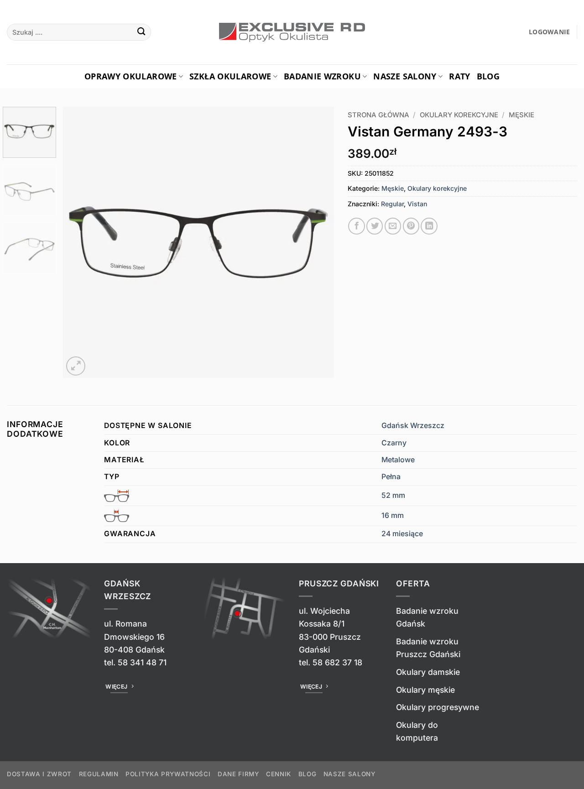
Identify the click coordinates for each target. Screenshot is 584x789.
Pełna (391, 476)
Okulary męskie (425, 690)
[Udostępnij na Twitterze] (374, 226)
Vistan (417, 204)
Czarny (394, 443)
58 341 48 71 (142, 662)
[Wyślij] (141, 32)
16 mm (392, 515)
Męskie (521, 115)
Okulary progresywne (437, 707)
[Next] (317, 242)
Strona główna (378, 115)
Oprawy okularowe (130, 76)
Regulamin (99, 774)
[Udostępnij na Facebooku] (356, 226)
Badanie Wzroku (322, 76)
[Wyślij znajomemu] (393, 226)
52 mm (393, 495)
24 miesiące (402, 533)
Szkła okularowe (230, 76)
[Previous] (80, 242)
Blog (488, 76)
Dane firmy (238, 774)
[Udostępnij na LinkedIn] (429, 226)
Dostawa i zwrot (39, 774)
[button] (549, 32)
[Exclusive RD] (292, 32)
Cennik (278, 774)
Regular (392, 204)
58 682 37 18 (337, 662)
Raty (459, 76)
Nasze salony (404, 76)
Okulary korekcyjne (459, 115)
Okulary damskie (428, 672)
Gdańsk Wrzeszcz (412, 425)
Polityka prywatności (167, 774)
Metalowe (398, 459)
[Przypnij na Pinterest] (411, 226)
